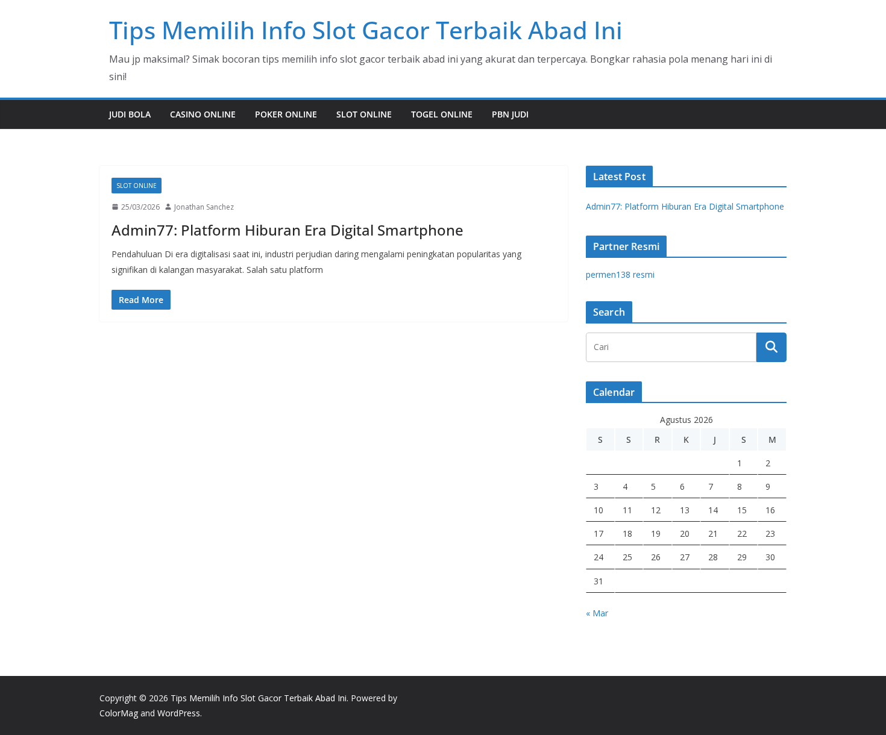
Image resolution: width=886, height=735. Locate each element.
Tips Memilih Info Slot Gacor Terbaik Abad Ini (366, 29)
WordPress (178, 713)
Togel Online (442, 114)
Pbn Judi (510, 114)
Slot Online (364, 114)
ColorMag (118, 713)
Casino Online (203, 114)
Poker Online (286, 114)
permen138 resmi (620, 274)
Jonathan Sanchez (204, 207)
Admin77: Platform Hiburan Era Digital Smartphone (287, 230)
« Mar (597, 613)
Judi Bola (130, 114)
